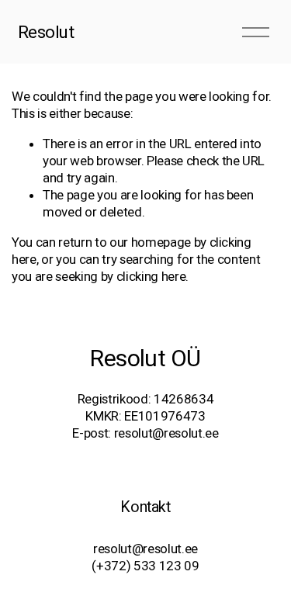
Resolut (46, 32)
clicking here (151, 276)
